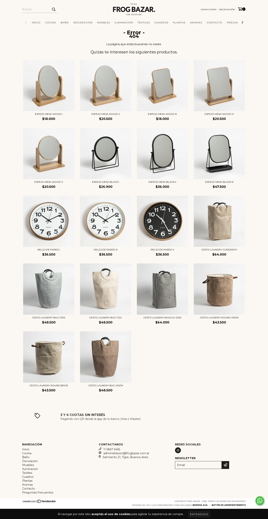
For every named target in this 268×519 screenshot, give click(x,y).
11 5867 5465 (111, 449)
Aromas (196, 22)
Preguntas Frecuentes (37, 492)
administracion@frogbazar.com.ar (126, 453)
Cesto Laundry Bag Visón (105, 385)
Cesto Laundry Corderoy (219, 249)
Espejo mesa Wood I (49, 113)
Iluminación (124, 22)
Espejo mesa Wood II (105, 113)
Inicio (36, 22)
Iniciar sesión (227, 9)
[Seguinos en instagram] (178, 450)
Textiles (144, 22)
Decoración (83, 22)
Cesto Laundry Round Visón (219, 317)
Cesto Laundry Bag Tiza (105, 317)
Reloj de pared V (162, 249)
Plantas (179, 22)
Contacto (214, 22)
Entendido (199, 514)
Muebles (103, 22)
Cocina (50, 22)
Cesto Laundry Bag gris (48, 317)
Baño (65, 22)
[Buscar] (53, 9)
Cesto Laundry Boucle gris (162, 317)
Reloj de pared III (106, 249)
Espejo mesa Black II (162, 181)
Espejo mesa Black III (219, 181)
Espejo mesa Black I (105, 181)
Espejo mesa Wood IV (219, 113)
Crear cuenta (208, 9)
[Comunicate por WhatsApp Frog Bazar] (259, 500)
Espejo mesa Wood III (162, 113)
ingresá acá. (200, 505)
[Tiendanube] (39, 502)
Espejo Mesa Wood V (48, 181)
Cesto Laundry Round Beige (48, 385)
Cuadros (161, 22)
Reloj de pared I (48, 249)
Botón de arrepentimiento (229, 505)
